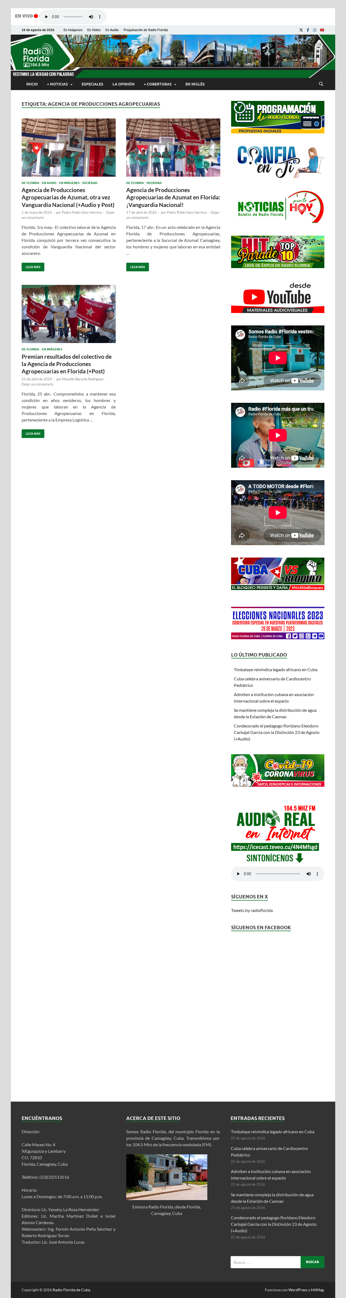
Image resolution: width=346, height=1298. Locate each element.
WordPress (297, 1289)
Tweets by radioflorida (252, 910)
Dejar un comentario (37, 384)
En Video (94, 30)
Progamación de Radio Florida (146, 30)
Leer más (31, 266)
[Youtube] (322, 30)
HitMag (317, 1289)
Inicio (32, 84)
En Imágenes (73, 30)
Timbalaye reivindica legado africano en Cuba (275, 669)
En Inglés (195, 84)
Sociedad (89, 183)
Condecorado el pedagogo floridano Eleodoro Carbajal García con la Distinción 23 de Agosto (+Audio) (277, 732)
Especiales (92, 84)
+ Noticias (57, 84)
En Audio (112, 30)
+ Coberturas (158, 84)
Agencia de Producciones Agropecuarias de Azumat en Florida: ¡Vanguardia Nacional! (173, 197)
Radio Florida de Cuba (71, 1289)
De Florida (30, 183)
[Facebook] (308, 30)
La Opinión (123, 84)
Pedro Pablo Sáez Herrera (82, 212)
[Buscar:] (277, 1262)
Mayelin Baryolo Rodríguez (83, 379)
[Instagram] (315, 30)
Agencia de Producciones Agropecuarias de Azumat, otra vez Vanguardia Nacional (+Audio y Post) (68, 197)
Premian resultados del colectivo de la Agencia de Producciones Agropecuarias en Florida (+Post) (67, 364)
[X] (301, 30)
